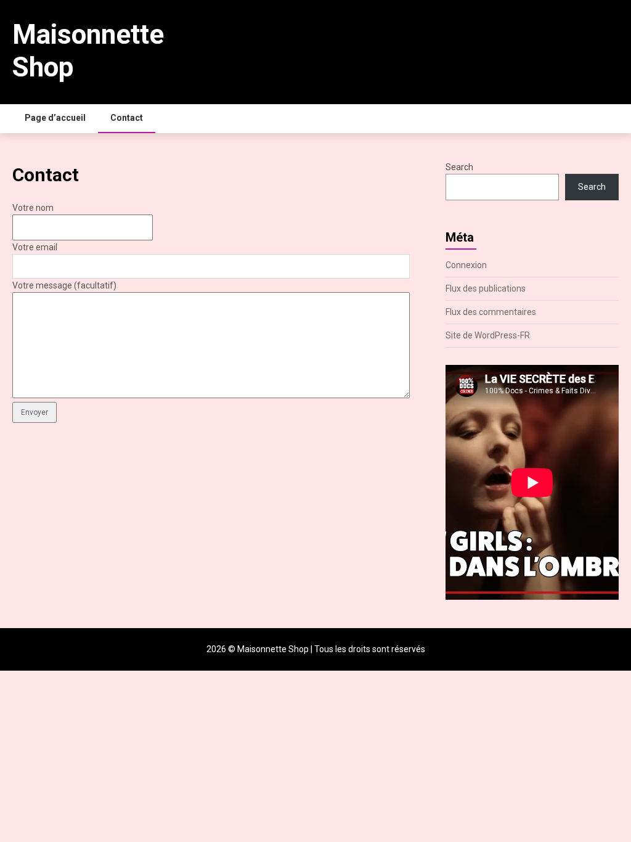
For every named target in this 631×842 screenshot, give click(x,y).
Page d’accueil (55, 118)
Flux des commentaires (491, 312)
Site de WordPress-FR (488, 335)
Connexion (466, 265)
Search (459, 167)
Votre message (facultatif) (64, 285)
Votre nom (33, 208)
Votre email (34, 247)
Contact (126, 118)
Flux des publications (486, 288)
